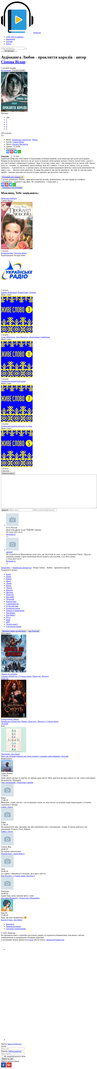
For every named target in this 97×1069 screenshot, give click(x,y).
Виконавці (10, 39)
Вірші (8, 576)
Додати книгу (12, 624)
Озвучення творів (13, 626)
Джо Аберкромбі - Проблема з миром (17, 782)
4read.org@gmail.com (55, 940)
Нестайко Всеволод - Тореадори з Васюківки (20, 898)
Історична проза (13, 608)
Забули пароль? (14, 1051)
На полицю (6, 70)
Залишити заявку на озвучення (14, 631)
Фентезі (9, 590)
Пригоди (10, 595)
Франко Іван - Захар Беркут (13, 854)
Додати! (5, 510)
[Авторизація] (16, 51)
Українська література (21, 140)
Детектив (10, 599)
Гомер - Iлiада (7, 807)
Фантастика (11, 601)
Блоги (8, 44)
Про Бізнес (10, 613)
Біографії (10, 597)
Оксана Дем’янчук (20, 144)
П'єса (8, 617)
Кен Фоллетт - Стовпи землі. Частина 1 (18, 876)
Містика (9, 592)
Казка (8, 574)
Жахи (8, 581)
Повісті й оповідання (15, 610)
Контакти (10, 924)
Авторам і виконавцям (16, 929)
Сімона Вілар (13, 62)
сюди (31, 940)
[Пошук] (26, 48)
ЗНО (8, 622)
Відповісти (11, 534)
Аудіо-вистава (12, 606)
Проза (8, 586)
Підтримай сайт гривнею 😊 (12, 177)
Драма (8, 583)
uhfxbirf (9, 552)
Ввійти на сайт (7, 1059)
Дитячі (9, 588)
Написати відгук (8, 473)
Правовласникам (13, 926)
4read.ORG (5, 568)
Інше (8, 620)
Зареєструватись (14, 1044)
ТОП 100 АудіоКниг (15, 37)
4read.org (37, 33)
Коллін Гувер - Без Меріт (11, 920)
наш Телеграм (33, 631)
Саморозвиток (12, 604)
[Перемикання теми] (2, 51)
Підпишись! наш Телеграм (12, 187)
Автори (9, 41)
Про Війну (10, 615)
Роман (35, 140)
